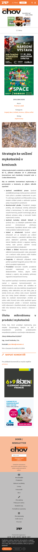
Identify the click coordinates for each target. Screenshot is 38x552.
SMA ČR (24, 537)
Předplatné (19, 480)
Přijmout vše (7, 549)
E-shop (19, 486)
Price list (19, 522)
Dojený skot (8, 112)
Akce (19, 493)
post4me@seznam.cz (16, 344)
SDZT (29, 537)
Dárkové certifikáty (19, 483)
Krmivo (21, 112)
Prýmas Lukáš (19, 106)
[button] (19, 459)
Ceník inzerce (19, 519)
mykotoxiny (19, 119)
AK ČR (9, 537)
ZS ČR (13, 537)
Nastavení (17, 549)
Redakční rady (19, 506)
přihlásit (5, 364)
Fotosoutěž (19, 489)
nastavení (5, 545)
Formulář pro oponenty (19, 509)
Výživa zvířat (29, 112)
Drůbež (15, 112)
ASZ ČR (18, 537)
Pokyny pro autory (19, 503)
